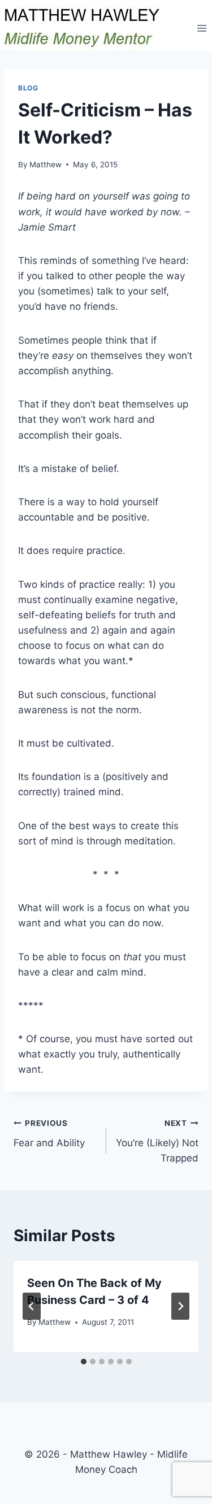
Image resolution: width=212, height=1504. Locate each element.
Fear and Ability (49, 1133)
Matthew (45, 164)
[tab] (83, 1361)
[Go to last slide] (32, 1306)
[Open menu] (201, 28)
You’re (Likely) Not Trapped (157, 1141)
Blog (28, 88)
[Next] (180, 1306)
